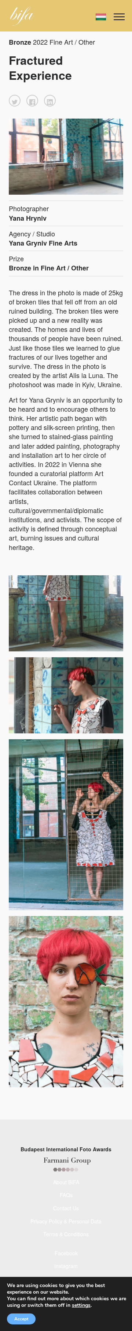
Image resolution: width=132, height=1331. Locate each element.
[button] (15, 100)
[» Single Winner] (22, 16)
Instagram (66, 1266)
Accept (21, 1319)
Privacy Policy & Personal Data (66, 1221)
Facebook (66, 1253)
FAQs (66, 1195)
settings (81, 1305)
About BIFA (66, 1182)
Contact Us (66, 1208)
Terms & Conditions (66, 1234)
